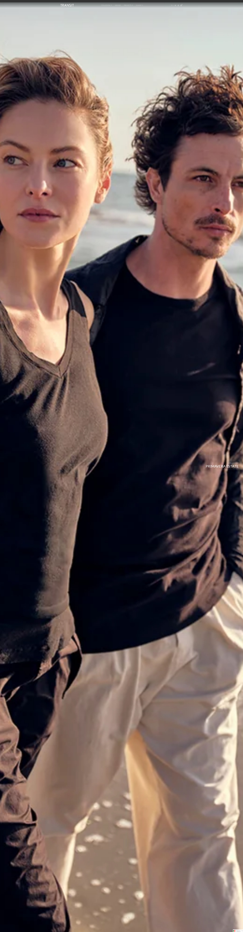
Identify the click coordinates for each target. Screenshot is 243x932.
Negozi (118, 5)
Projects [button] (128, 5)
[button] (238, 931)
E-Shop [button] (139, 5)
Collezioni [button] (106, 5)
